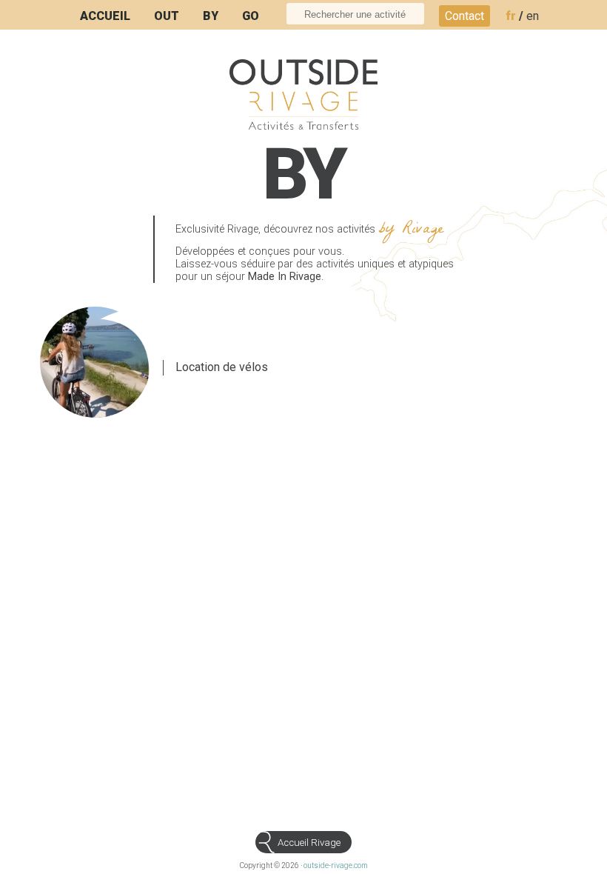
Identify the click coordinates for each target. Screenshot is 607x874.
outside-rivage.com (336, 865)
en (532, 16)
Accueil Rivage (309, 842)
